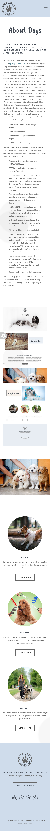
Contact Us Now (25, 786)
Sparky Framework (17, 63)
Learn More (25, 577)
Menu (45, 8)
